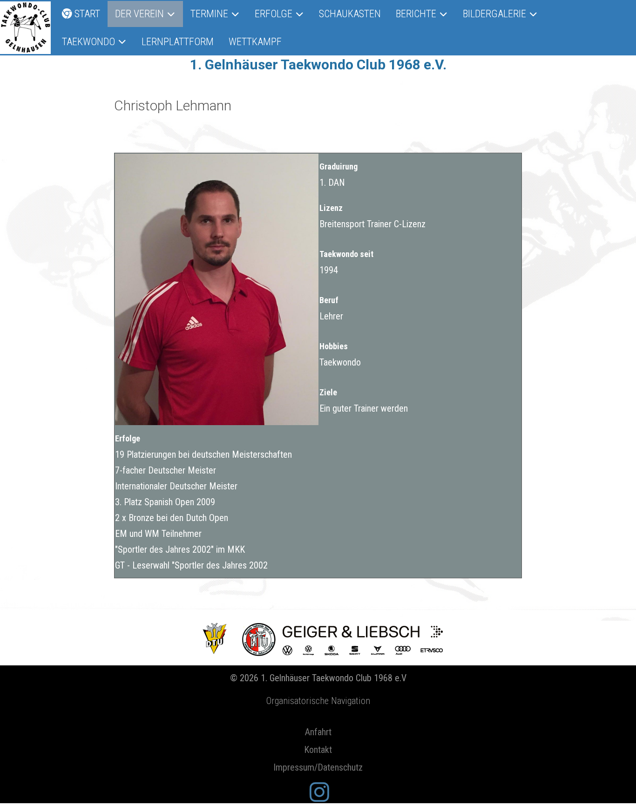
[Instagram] (319, 792)
